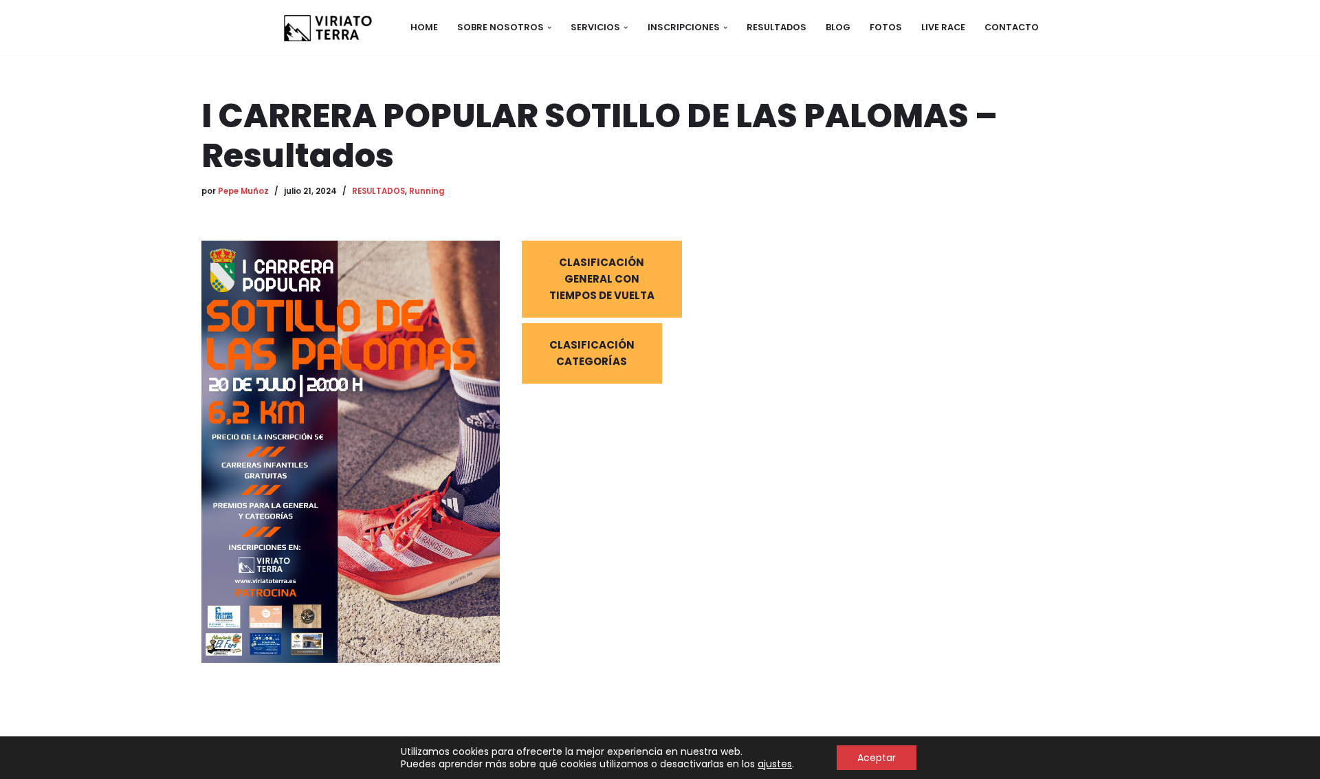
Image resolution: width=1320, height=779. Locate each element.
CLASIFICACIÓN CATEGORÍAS (592, 353)
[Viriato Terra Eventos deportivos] (326, 27)
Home (424, 27)
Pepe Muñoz (243, 191)
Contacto (1011, 27)
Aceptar (876, 758)
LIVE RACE (943, 27)
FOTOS (886, 27)
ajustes (775, 764)
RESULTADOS (776, 27)
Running (426, 191)
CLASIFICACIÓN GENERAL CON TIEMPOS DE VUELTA (601, 279)
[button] (549, 27)
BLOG (838, 27)
